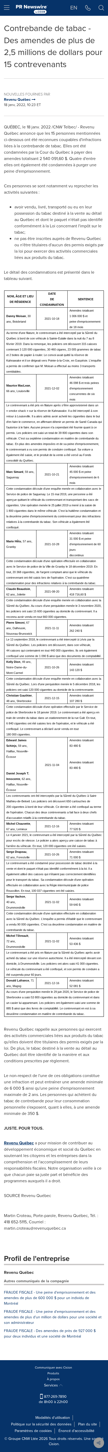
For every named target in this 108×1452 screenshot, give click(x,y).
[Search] (101, 8)
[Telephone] (88, 8)
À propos (53, 1379)
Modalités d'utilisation (52, 1417)
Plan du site (87, 1424)
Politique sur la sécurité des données (41, 1424)
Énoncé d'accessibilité (76, 1431)
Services (51, 1385)
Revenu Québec (19, 1143)
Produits (53, 1373)
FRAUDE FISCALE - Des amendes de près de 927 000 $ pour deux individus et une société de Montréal (50, 1333)
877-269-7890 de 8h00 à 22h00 (53, 1399)
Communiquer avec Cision (53, 1367)
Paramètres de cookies (33, 1431)
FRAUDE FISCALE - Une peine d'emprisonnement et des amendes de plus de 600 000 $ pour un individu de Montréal (50, 1298)
